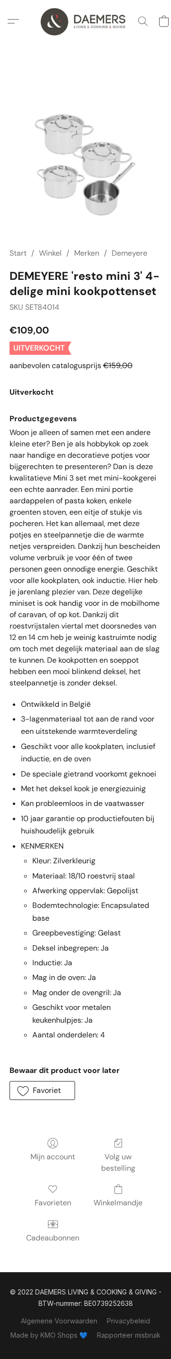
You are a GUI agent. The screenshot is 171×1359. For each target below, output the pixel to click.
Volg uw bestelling (118, 1162)
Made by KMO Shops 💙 (48, 1335)
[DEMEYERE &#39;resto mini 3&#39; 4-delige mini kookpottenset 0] (86, 156)
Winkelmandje (118, 1203)
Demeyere (129, 253)
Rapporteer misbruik (129, 1335)
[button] (85, 21)
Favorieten (53, 1203)
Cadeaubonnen (52, 1238)
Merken (86, 253)
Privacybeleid (128, 1321)
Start (18, 253)
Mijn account (52, 1157)
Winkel (50, 253)
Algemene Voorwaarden (59, 1321)
